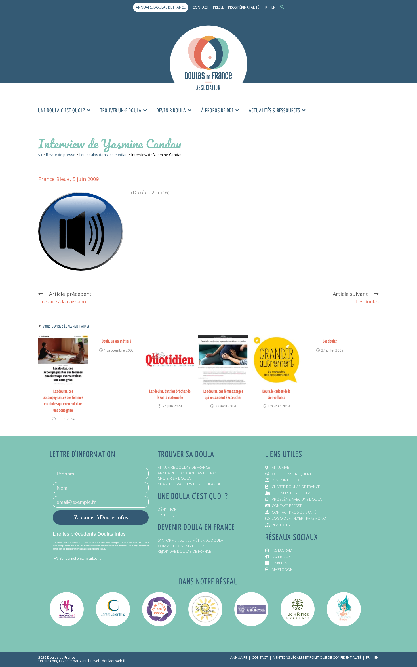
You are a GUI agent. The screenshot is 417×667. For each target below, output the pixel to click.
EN (273, 7)
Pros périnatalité (243, 7)
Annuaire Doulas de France (161, 7)
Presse (218, 7)
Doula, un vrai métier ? (116, 341)
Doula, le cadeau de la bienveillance (276, 394)
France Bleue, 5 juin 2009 (68, 179)
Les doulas (330, 341)
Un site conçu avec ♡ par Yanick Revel (68, 660)
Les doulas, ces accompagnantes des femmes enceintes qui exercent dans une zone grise (63, 401)
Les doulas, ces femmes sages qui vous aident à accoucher (223, 394)
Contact (201, 7)
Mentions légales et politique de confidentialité (317, 657)
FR (265, 7)
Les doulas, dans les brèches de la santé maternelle (170, 394)
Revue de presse (60, 154)
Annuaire (238, 657)
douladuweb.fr (114, 660)
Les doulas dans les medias (103, 154)
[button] (282, 7)
